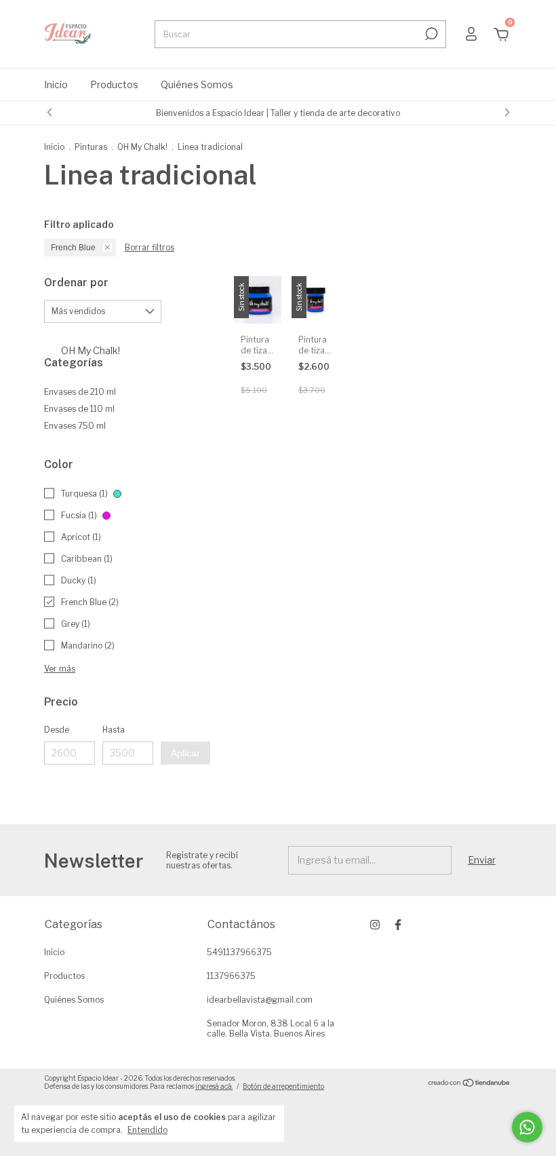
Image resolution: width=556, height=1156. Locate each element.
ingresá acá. (214, 1086)
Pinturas (91, 147)
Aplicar (185, 753)
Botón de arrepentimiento (283, 1086)
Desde (56, 730)
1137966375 (231, 976)
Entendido (147, 1130)
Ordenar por (76, 282)
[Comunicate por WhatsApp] (527, 1127)
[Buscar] (430, 33)
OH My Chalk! (142, 147)
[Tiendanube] (469, 1084)
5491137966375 (239, 952)
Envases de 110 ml (79, 409)
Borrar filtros (149, 247)
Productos (114, 84)
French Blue (73, 247)
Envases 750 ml (75, 426)
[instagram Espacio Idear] (375, 924)
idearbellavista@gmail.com (260, 1000)
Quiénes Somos (197, 84)
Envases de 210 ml (80, 392)
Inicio (56, 84)
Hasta (113, 730)
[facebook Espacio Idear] (398, 924)
